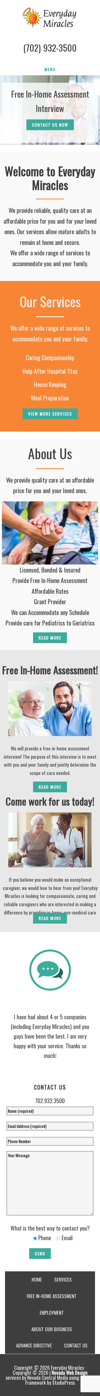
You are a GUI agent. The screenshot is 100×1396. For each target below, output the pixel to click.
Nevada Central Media (47, 1377)
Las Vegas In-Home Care (50, 17)
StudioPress (63, 1382)
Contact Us (76, 1345)
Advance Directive (34, 1345)
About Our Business (51, 1329)
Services (63, 1279)
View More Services (50, 414)
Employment (52, 1312)
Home (37, 1279)
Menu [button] (50, 69)
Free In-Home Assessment (52, 1296)
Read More (50, 638)
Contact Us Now (50, 125)
